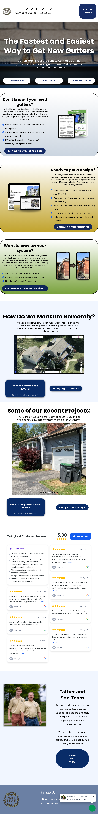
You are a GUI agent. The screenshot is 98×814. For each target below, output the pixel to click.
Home (19, 9)
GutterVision (49, 9)
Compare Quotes (25, 13)
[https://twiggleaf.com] (6, 11)
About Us (45, 13)
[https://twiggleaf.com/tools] (73, 125)
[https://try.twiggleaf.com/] (73, 266)
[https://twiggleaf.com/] (19, 800)
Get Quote (32, 9)
